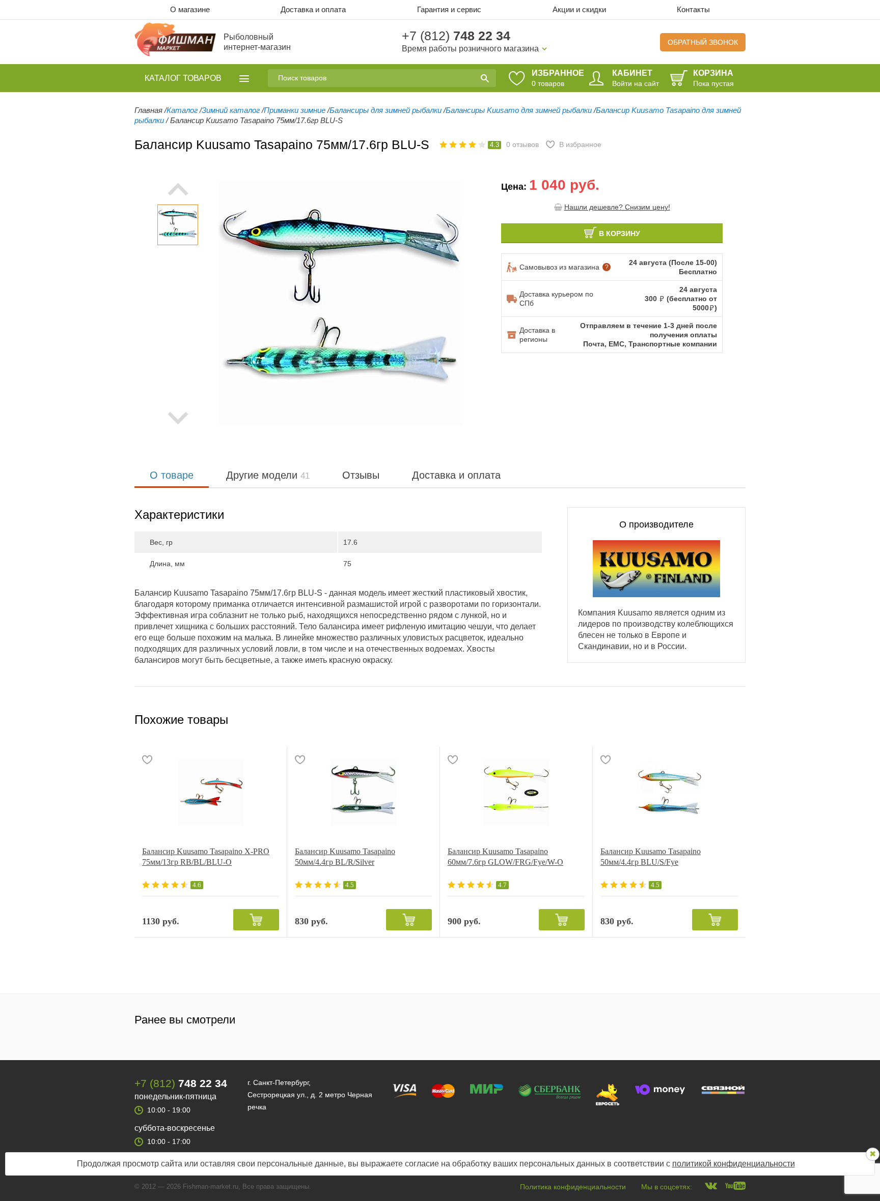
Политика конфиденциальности (573, 1187)
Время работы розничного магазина (470, 48)
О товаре (172, 475)
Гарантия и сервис (449, 9)
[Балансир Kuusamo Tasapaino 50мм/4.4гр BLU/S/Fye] (669, 792)
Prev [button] (178, 189)
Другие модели (268, 475)
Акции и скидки (579, 9)
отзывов (522, 144)
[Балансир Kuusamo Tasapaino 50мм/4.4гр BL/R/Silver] (363, 792)
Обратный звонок (703, 42)
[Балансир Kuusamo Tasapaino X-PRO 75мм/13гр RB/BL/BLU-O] (210, 792)
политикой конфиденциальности (733, 1163)
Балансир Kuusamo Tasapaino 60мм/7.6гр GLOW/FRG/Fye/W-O (505, 856)
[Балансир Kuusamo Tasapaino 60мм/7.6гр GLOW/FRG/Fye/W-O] (516, 792)
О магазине (190, 9)
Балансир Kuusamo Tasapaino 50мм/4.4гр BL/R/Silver (345, 856)
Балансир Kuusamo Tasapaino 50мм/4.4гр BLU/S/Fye (650, 856)
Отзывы (360, 475)
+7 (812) (456, 35)
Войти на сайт (635, 83)
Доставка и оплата (313, 9)
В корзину (619, 233)
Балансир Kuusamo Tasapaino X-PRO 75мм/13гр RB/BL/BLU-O (205, 856)
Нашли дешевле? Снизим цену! (617, 207)
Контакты (693, 9)
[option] (177, 224)
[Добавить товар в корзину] (256, 919)
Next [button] (178, 418)
